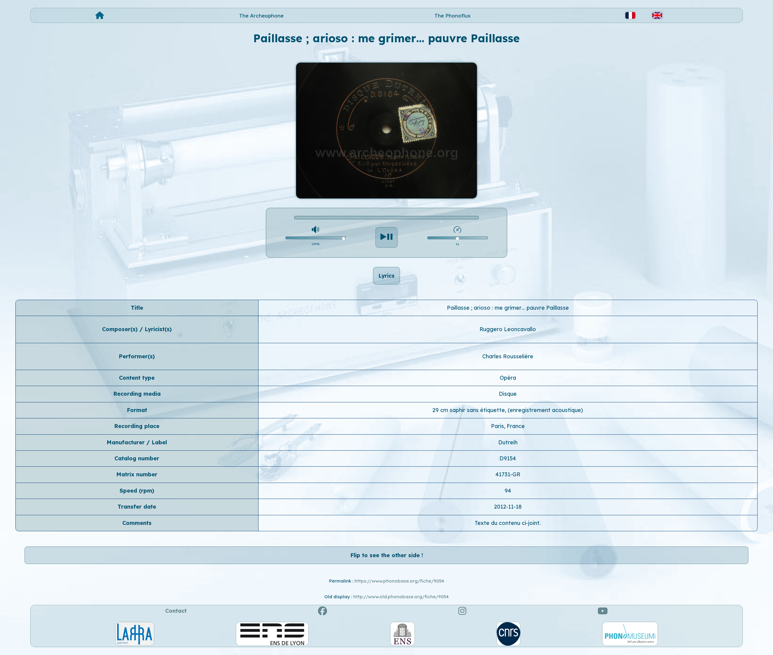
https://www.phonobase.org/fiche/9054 (399, 581)
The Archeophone (261, 15)
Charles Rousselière (507, 356)
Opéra (508, 377)
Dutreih (508, 442)
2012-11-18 (508, 506)
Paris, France (508, 426)
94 (508, 490)
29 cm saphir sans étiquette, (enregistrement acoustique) (507, 410)
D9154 (507, 458)
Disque (508, 393)
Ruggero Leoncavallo (508, 329)
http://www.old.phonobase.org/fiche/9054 (401, 596)
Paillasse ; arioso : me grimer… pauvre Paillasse (508, 307)
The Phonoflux (453, 15)
